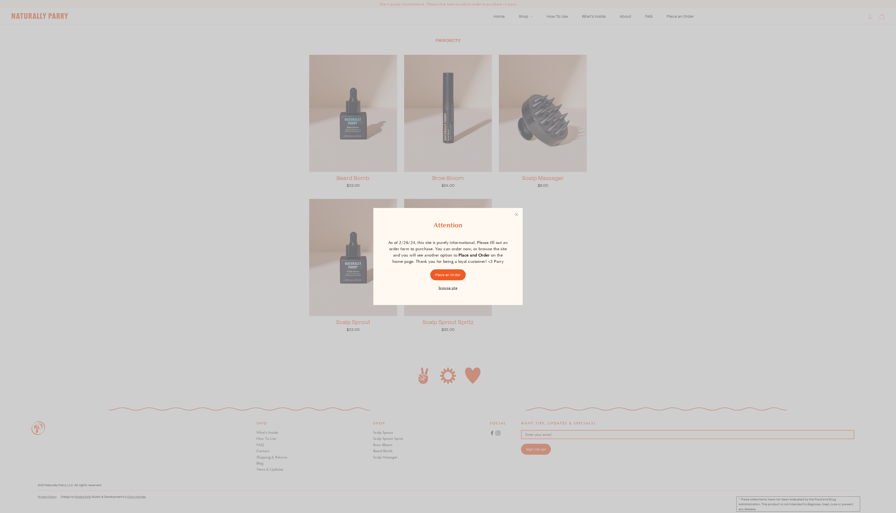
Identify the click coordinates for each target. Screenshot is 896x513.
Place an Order (448, 274)
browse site (448, 288)
